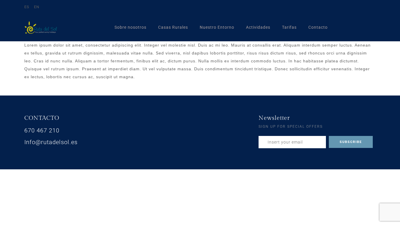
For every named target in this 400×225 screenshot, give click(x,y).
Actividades (258, 27)
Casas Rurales (173, 27)
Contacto (318, 27)
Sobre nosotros (130, 27)
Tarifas (289, 27)
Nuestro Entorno (217, 27)
